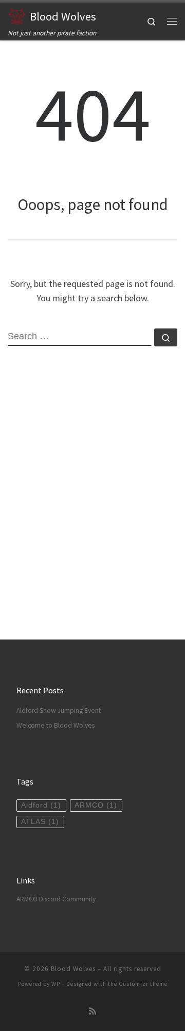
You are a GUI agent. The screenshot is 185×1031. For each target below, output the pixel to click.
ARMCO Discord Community (56, 899)
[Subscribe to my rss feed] (92, 1011)
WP (55, 983)
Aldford (41, 805)
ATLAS (40, 822)
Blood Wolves (73, 968)
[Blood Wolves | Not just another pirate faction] (17, 15)
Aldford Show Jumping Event (58, 710)
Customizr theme (143, 983)
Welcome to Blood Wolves (55, 725)
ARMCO (96, 805)
